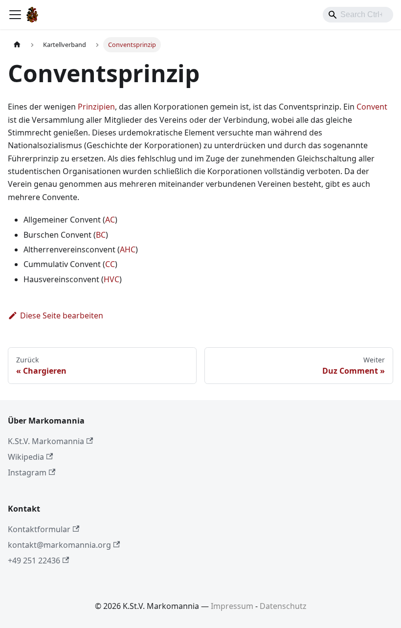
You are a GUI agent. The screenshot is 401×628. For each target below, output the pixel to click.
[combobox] (358, 14)
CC (110, 264)
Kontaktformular (39, 529)
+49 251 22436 (34, 560)
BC (101, 234)
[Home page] (17, 44)
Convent (371, 106)
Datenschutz (283, 606)
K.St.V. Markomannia (46, 441)
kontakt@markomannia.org (59, 544)
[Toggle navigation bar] (15, 14)
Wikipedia (26, 456)
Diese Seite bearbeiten (61, 315)
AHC (127, 249)
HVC (111, 279)
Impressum (232, 606)
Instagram (27, 472)
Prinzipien (96, 106)
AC (110, 219)
